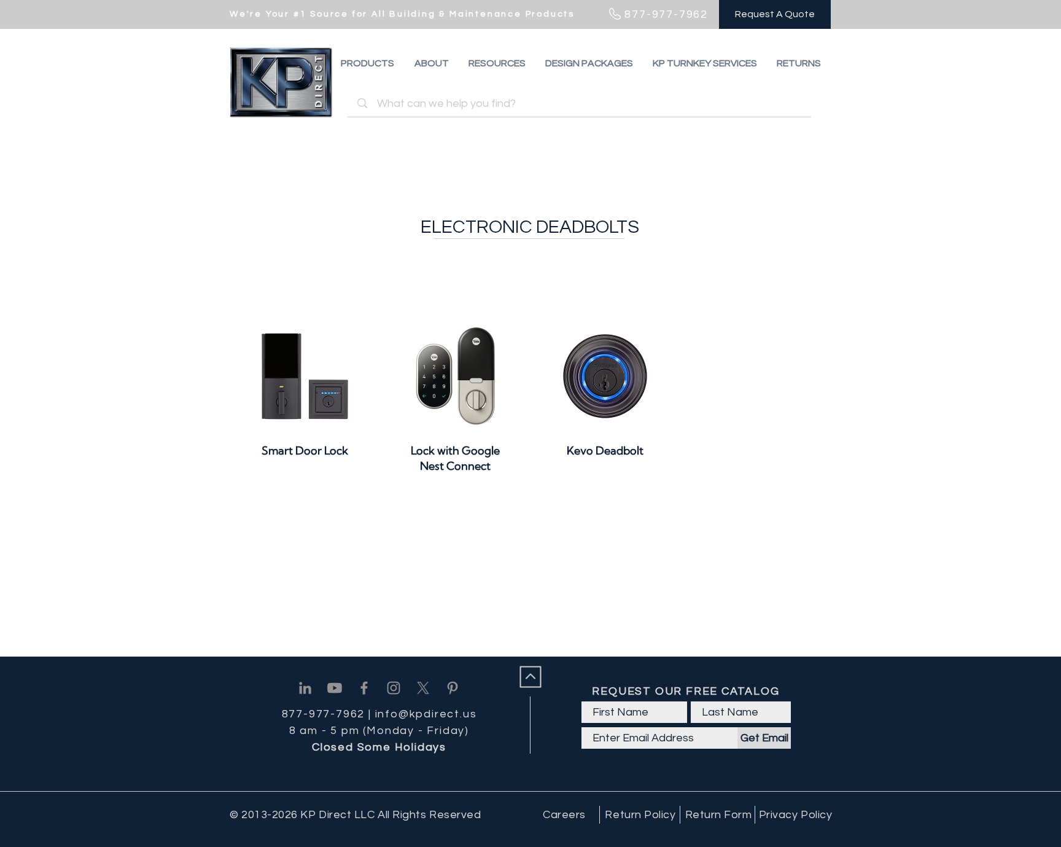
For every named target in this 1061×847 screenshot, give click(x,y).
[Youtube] (334, 688)
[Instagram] (393, 688)
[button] (799, 63)
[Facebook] (364, 688)
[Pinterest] (452, 688)
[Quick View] (305, 376)
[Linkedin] (305, 688)
